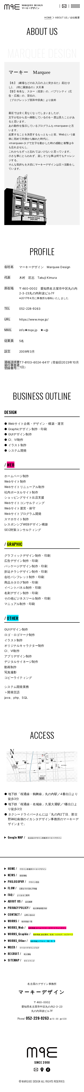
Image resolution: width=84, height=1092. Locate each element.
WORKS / (20, 921)
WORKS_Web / (37, 927)
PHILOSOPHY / (23, 881)
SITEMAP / (21, 960)
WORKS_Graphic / (40, 934)
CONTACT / (21, 914)
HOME (48, 17)
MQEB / (23, 947)
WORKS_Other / (31, 940)
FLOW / (22, 888)
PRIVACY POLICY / (27, 908)
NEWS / (17, 875)
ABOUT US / (20, 901)
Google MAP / (35, 837)
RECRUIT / (19, 953)
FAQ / (19, 895)
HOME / (27, 868)
